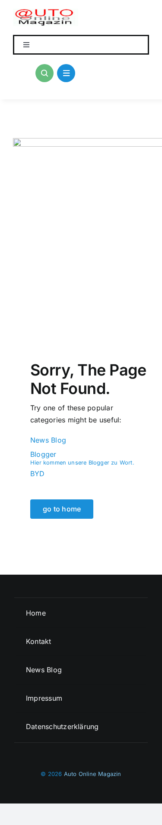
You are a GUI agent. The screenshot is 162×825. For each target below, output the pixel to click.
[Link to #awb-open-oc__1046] (44, 73)
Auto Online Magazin (92, 773)
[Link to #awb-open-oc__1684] (66, 73)
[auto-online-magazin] (45, 12)
